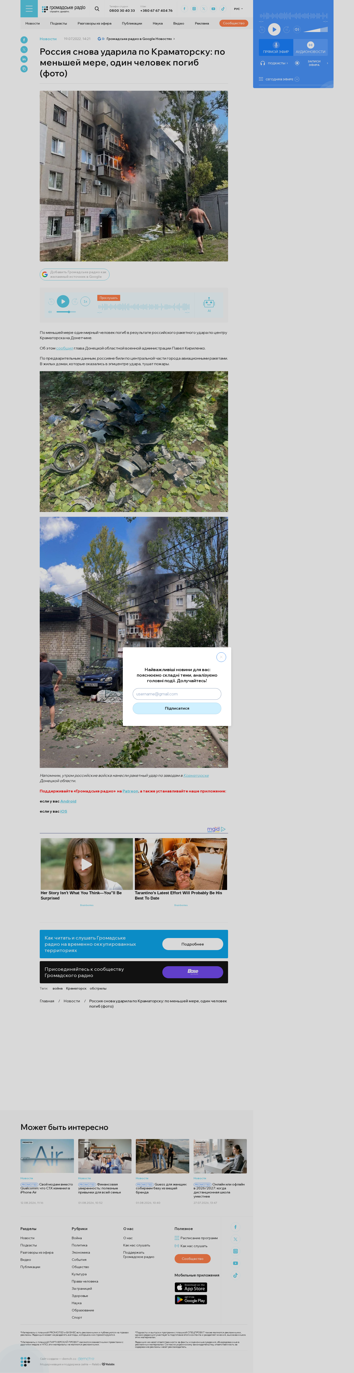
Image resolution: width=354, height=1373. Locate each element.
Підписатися (177, 708)
